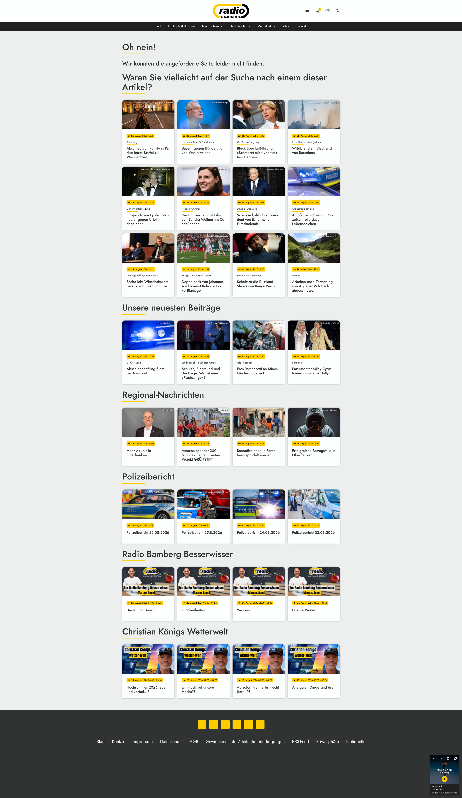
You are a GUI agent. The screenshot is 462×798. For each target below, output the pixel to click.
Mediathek (264, 26)
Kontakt (302, 26)
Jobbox (287, 26)
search (337, 11)
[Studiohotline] (162, 11)
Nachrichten (210, 26)
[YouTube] (147, 11)
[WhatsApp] (125, 11)
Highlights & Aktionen (181, 26)
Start (158, 26)
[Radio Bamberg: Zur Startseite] (231, 11)
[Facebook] (133, 11)
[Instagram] (140, 11)
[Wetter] (327, 11)
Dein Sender (238, 26)
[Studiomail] (154, 11)
